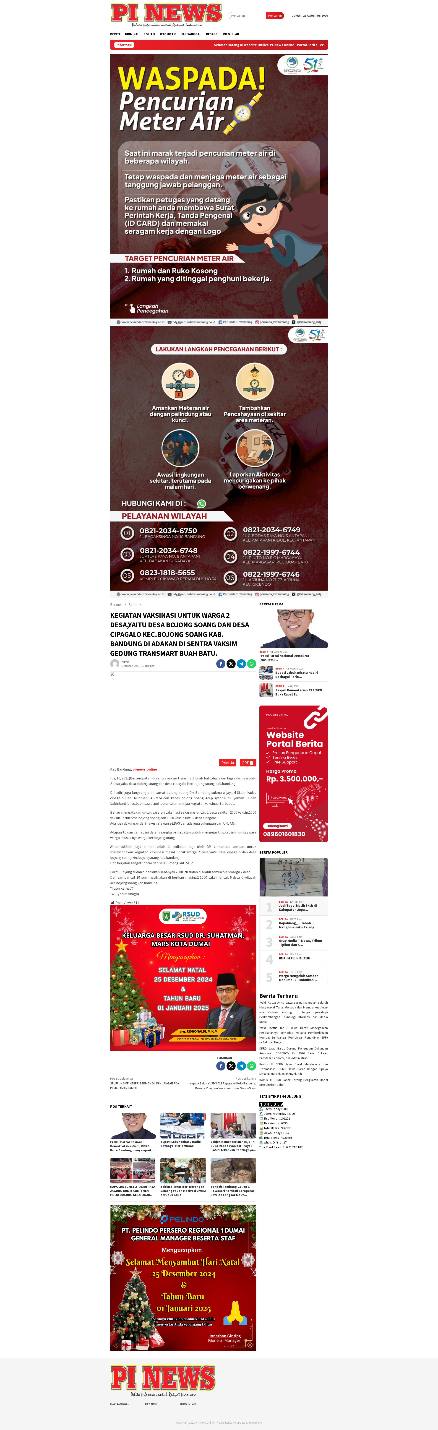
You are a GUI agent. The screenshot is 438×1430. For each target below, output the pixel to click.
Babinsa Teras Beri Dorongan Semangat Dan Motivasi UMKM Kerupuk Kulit (183, 1191)
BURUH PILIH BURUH (294, 958)
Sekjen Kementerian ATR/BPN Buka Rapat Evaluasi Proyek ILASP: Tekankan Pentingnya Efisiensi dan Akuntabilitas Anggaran (233, 1146)
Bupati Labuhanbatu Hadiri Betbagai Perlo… (296, 674)
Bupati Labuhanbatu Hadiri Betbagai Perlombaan (180, 1144)
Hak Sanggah (120, 1404)
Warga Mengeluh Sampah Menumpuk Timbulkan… (298, 978)
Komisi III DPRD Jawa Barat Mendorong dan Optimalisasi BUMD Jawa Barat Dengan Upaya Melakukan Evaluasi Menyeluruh (293, 1069)
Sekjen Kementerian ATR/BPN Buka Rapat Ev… (298, 692)
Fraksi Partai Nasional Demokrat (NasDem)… (284, 658)
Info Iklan (188, 1404)
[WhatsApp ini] (251, 663)
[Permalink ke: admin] (114, 664)
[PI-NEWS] (167, 15)
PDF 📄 (248, 762)
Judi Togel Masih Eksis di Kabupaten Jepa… (298, 907)
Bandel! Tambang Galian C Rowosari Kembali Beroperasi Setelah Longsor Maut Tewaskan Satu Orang (233, 1191)
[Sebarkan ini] (220, 663)
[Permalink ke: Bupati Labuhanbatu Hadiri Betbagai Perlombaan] (183, 1125)
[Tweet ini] (231, 663)
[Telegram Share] (241, 663)
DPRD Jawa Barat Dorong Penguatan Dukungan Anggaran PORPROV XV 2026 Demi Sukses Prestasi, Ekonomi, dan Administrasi (293, 1053)
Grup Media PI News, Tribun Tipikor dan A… (300, 942)
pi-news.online (145, 769)
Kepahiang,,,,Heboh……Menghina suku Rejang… (298, 925)
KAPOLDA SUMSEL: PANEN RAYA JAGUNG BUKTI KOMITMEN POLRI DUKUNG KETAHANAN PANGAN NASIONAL (132, 1191)
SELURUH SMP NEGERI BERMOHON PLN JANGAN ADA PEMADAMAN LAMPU (144, 1083)
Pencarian (275, 15)
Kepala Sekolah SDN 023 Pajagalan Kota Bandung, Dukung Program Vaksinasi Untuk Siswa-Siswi (223, 1083)
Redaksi (151, 1404)
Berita (263, 651)
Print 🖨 (228, 762)
